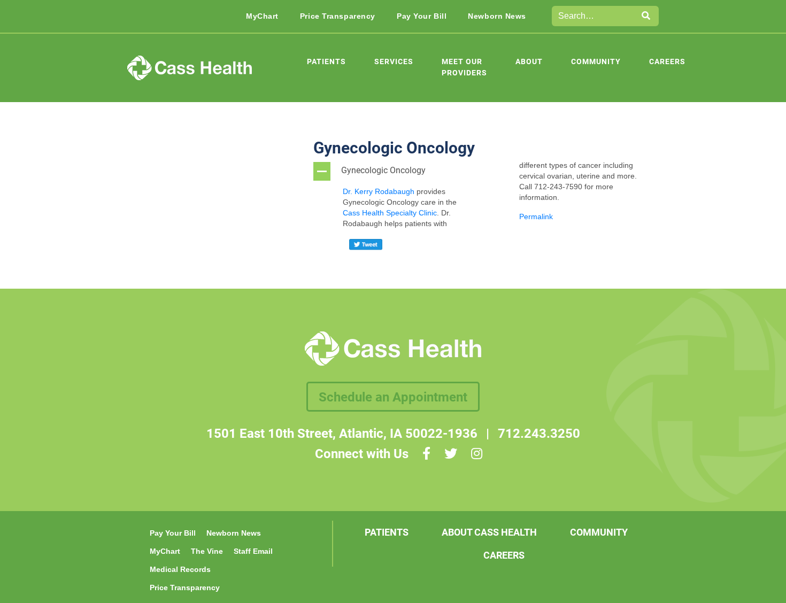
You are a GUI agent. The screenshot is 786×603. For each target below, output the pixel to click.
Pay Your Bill (421, 16)
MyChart (262, 16)
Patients (326, 61)
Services (393, 61)
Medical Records (180, 569)
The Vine (207, 551)
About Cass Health (489, 531)
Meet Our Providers (464, 67)
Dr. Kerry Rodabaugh (378, 191)
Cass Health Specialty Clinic (390, 212)
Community (596, 61)
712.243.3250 (539, 433)
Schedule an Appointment (393, 396)
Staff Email (253, 551)
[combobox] (593, 16)
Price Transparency (337, 16)
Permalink (536, 216)
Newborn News (497, 16)
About (529, 61)
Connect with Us (362, 453)
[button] (397, 171)
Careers (667, 61)
